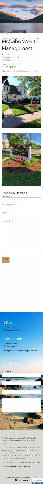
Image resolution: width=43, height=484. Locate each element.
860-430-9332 (12, 64)
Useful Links (34, 39)
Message (13, 221)
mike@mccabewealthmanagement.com (22, 71)
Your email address (17, 204)
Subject (12, 213)
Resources (7, 34)
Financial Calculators (13, 39)
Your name (14, 196)
